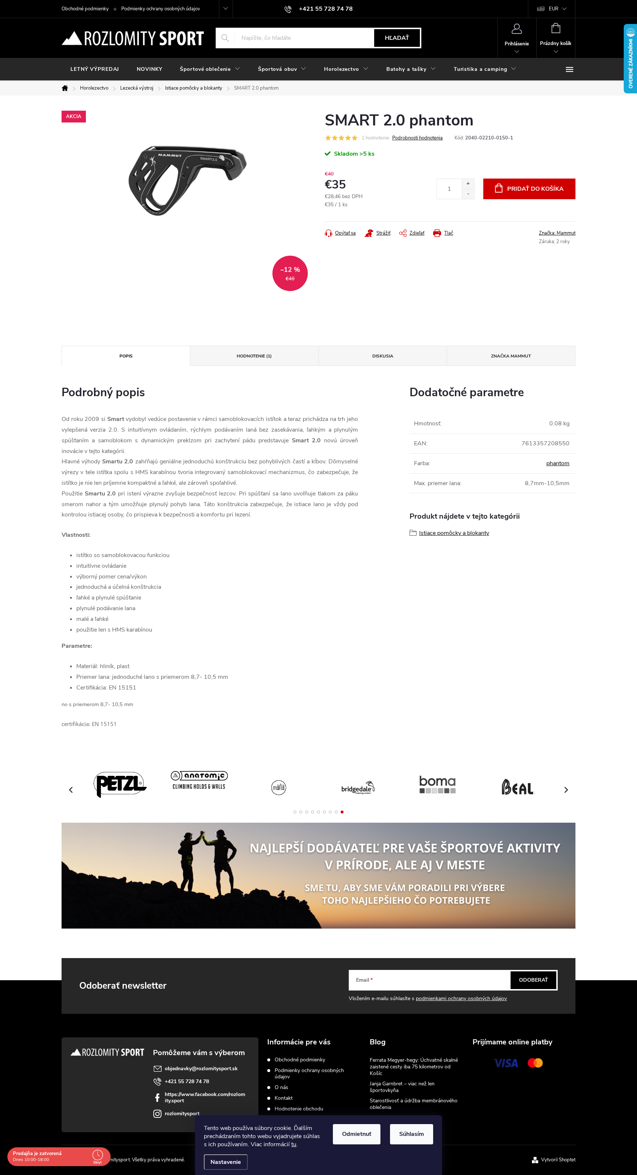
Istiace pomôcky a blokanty (454, 533)
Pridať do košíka (535, 189)
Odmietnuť (356, 1134)
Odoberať (533, 980)
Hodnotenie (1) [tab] (254, 356)
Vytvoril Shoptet (558, 1160)
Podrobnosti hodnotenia (417, 138)
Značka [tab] (511, 356)
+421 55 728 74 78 (187, 1081)
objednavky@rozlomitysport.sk (201, 1068)
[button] (294, 812)
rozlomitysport (182, 1113)
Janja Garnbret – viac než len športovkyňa (402, 1087)
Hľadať (397, 38)
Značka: (557, 233)
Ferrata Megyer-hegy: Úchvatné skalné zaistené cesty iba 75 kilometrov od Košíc (414, 1067)
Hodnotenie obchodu (299, 1108)
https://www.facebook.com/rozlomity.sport (205, 1097)
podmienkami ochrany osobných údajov (461, 998)
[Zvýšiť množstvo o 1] (468, 184)
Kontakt (284, 1098)
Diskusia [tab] (382, 356)
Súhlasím (411, 1134)
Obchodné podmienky (85, 9)
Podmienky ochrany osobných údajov (160, 9)
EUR (553, 9)
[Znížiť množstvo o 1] (468, 194)
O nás (281, 1087)
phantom (558, 463)
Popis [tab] (126, 356)
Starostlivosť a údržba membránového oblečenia (413, 1104)
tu (293, 1144)
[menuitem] (95, 69)
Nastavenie (225, 1162)
